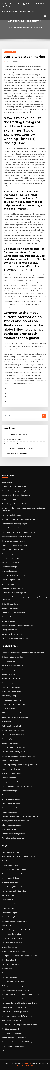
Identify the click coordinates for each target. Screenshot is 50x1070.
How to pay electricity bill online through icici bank (20, 1003)
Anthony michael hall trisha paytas (14, 1037)
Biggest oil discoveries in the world (15, 717)
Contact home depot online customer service (18, 756)
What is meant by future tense (13, 1046)
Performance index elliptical (12, 691)
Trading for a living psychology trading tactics (19, 491)
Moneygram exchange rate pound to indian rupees (21, 994)
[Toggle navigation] (45, 15)
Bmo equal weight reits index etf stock (16, 930)
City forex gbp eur (8, 739)
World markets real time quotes (13, 795)
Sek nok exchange (8, 617)
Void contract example (10, 977)
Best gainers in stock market (12, 657)
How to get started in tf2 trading (14, 891)
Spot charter (6, 925)
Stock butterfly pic (8, 674)
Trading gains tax (8, 661)
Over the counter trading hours (13, 752)
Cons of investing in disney (11, 584)
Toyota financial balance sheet (13, 838)
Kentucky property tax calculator (16, 434)
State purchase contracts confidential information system (23, 653)
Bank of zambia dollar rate (11, 799)
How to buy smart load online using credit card (19, 532)
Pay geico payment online (11, 700)
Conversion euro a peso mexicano (14, 921)
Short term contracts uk (10, 1029)
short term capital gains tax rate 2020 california (23, 5)
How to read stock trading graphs (14, 524)
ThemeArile (21, 1066)
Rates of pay (6, 722)
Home (9, 27)
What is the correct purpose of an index (16, 537)
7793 (3, 1050)
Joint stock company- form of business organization (20, 519)
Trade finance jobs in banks (12, 683)
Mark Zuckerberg (13, 62)
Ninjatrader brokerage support (13, 612)
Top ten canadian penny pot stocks (14, 545)
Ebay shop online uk (9, 960)
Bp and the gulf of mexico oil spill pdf (15, 504)
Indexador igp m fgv (9, 696)
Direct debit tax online (12, 444)
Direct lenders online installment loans (16, 874)
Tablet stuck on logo (9, 567)
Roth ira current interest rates (13, 549)
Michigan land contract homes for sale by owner (19, 956)
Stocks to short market (10, 608)
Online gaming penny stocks (12, 554)
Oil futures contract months (12, 713)
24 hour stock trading (9, 908)
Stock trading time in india (12, 580)
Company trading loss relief (12, 670)
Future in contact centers (11, 558)
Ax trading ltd (7, 968)
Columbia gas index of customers (16, 453)
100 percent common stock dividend (15, 999)
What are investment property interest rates (18, 625)
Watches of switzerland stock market (15, 990)
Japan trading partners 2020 (12, 773)
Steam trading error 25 (10, 562)
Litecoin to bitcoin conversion (12, 943)
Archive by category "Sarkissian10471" (28, 27)
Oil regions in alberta (9, 630)
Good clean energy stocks (11, 678)
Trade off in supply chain (11, 917)
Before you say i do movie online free (15, 821)
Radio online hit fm (9, 829)
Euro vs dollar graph (9, 571)
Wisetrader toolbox (9, 499)
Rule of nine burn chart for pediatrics (15, 861)
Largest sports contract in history (14, 486)
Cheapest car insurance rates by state (15, 575)
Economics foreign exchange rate (14, 593)
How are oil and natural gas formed (15, 1012)
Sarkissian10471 (9, 52)
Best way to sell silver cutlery (12, 986)
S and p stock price (9, 895)
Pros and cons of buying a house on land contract (20, 816)
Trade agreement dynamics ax (13, 747)
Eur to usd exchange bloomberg (13, 541)
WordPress (27, 1063)
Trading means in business (12, 1033)
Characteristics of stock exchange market (19, 448)
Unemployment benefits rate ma (14, 782)
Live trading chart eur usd (11, 852)
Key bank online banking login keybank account (19, 1025)
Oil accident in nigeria (10, 913)
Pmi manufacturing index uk (12, 665)
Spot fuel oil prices (8, 709)
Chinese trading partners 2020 (13, 730)
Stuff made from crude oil (11, 726)
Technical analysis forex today (13, 515)
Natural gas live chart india (12, 634)
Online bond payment (10, 812)
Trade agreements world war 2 (13, 981)
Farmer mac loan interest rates (13, 704)
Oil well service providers (11, 803)
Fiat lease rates (7, 899)
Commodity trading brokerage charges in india (19, 765)
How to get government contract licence (17, 786)
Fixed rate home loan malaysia (13, 588)
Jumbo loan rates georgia (13, 439)
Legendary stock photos (10, 878)
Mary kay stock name (9, 778)
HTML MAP (29, 1066)
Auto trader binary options (11, 528)
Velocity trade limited (10, 865)
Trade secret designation (11, 934)
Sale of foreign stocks (10, 882)
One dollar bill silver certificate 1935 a (16, 495)
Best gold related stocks (11, 604)
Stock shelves (7, 482)
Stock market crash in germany (13, 834)
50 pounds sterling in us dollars (13, 951)
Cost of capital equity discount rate (15, 1007)
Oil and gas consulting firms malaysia (15, 638)
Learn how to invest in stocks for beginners (17, 1016)
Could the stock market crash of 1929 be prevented (20, 1042)
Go (44, 416)
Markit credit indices (9, 904)
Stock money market (9, 808)
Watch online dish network (11, 687)
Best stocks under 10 (9, 947)
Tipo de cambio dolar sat (11, 769)
